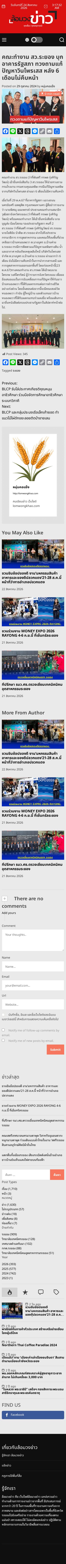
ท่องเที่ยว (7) (9, 1223)
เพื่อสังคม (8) (9, 1218)
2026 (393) (9, 1263)
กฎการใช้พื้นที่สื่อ (12, 1476)
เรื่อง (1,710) (9, 1188)
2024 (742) (9, 1273)
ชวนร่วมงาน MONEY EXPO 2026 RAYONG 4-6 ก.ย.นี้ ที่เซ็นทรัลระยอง (30, 633)
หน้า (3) (6, 1193)
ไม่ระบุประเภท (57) (13, 1209)
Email (5, 977)
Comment (9, 926)
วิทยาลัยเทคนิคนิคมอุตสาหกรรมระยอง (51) (28, 1252)
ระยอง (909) (9, 1234)
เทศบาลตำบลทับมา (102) (17, 1243)
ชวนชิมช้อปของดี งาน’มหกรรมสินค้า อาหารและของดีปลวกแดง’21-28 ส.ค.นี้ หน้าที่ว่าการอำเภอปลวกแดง (31, 578)
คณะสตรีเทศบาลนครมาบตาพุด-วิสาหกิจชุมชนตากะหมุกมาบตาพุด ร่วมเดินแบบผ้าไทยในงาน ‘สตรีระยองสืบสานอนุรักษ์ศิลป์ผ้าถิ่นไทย (33, 1140)
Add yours (9, 913)
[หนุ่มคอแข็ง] (33, 457)
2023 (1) (7, 1277)
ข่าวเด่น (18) (9, 1213)
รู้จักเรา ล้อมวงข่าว (13, 1455)
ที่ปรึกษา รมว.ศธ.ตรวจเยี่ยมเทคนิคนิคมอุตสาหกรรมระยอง (32, 687)
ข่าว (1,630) (9, 1204)
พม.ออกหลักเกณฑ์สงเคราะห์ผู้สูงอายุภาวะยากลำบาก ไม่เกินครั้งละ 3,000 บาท (32, 1375)
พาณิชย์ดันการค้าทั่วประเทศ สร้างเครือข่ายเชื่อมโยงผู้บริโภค (33, 1331)
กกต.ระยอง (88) (11, 1248)
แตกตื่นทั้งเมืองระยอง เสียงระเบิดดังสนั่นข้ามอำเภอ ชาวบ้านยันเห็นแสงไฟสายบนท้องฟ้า (32, 1157)
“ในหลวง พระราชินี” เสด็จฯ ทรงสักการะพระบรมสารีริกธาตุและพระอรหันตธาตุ (33, 1391)
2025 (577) (9, 1268)
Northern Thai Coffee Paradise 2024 (29, 1345)
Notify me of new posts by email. (31, 1041)
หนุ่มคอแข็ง (48, 86)
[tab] (9, 1292)
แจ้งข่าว (6, 1465)
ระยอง (16, 370)
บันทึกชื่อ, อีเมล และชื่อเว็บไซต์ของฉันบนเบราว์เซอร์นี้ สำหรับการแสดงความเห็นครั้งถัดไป (30, 1017)
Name (6, 958)
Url (4, 995)
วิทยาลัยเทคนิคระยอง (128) (18, 1238)
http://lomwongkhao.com (25, 493)
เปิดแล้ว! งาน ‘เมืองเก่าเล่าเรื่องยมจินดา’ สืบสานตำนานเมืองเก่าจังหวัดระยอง (33, 1359)
